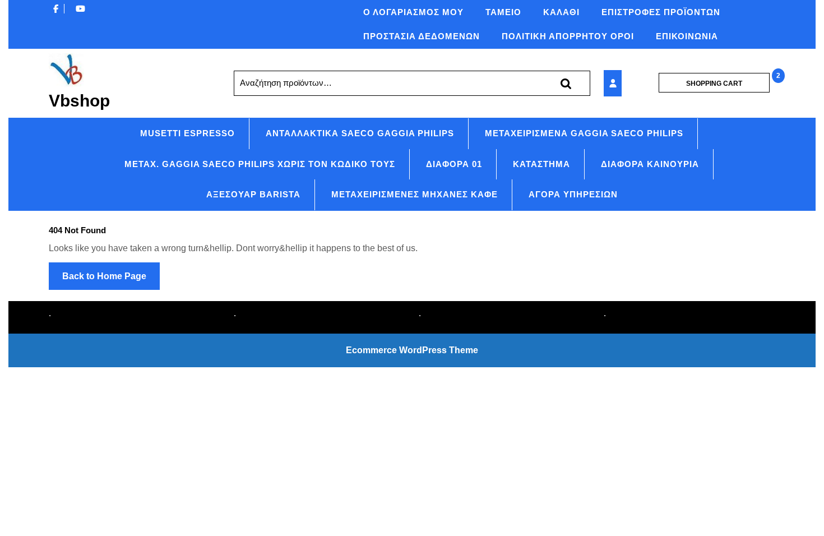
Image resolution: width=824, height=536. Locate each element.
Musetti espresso (187, 133)
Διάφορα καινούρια (650, 164)
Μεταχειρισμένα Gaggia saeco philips (584, 133)
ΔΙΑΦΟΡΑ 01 (454, 164)
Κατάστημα (541, 164)
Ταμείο (503, 12)
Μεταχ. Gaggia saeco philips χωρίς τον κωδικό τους (259, 164)
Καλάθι (561, 12)
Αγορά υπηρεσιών (573, 194)
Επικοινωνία (687, 36)
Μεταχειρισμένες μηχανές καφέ (414, 194)
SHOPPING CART (714, 83)
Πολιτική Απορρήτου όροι (568, 36)
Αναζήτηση (565, 83)
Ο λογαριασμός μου (413, 12)
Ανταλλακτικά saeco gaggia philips (360, 133)
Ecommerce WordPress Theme (412, 350)
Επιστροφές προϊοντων (660, 12)
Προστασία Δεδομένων (421, 36)
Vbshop (79, 100)
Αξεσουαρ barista (253, 194)
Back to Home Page (111, 280)
